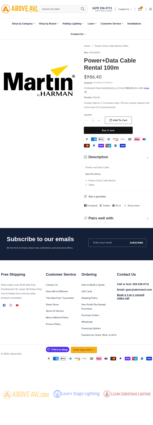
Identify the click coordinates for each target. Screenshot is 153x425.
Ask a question (97, 196)
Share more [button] (134, 205)
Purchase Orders (90, 315)
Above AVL (16, 353)
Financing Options (91, 328)
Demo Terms (52, 304)
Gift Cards (86, 291)
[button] (22, 23)
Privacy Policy (53, 323)
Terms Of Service (55, 310)
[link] (26, 394)
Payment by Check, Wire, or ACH (98, 334)
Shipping (88, 82)
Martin (96, 97)
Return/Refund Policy (57, 317)
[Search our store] (82, 9)
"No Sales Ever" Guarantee (60, 297)
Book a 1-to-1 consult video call (130, 297)
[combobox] (63, 9)
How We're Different (57, 291)
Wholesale (86, 321)
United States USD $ (82, 350)
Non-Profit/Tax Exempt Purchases (93, 306)
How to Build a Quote (92, 284)
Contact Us (123, 9)
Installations (134, 23)
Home (87, 45)
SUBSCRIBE (136, 242)
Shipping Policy (89, 297)
